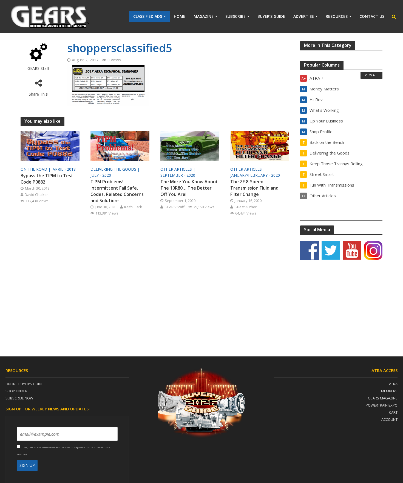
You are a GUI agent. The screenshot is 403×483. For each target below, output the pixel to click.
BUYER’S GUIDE (271, 16)
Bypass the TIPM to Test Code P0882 (47, 179)
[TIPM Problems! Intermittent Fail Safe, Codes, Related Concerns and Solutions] (119, 146)
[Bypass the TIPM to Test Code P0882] (50, 146)
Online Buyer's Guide (24, 383)
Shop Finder (16, 390)
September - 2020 (177, 175)
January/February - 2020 (255, 175)
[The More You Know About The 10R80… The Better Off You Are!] (189, 146)
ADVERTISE (303, 16)
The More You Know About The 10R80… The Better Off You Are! (189, 188)
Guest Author (245, 206)
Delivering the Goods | (115, 169)
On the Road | (36, 169)
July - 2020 (100, 175)
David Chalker (36, 194)
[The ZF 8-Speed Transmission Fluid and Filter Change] (259, 146)
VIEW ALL (371, 75)
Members (389, 390)
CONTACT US (371, 16)
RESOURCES (337, 16)
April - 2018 (64, 169)
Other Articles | (178, 169)
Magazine (204, 16)
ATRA (393, 383)
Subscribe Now (19, 398)
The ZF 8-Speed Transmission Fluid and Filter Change (254, 188)
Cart (393, 412)
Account (389, 419)
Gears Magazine (383, 398)
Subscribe (235, 16)
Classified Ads (147, 16)
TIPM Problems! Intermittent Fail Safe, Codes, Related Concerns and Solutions (117, 191)
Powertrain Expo (382, 405)
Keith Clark (133, 206)
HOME (179, 16)
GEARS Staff (38, 68)
